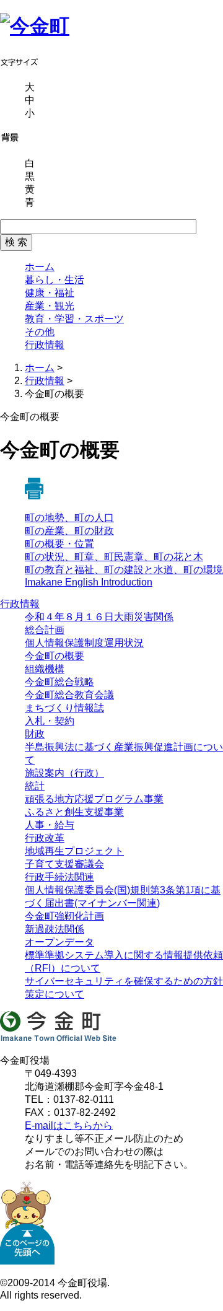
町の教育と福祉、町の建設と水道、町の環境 (124, 569)
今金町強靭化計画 (64, 916)
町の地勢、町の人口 (69, 517)
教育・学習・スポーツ (74, 319)
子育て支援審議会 (64, 864)
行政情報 (44, 345)
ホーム (40, 266)
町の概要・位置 (59, 543)
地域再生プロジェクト (74, 851)
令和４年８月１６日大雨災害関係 (99, 617)
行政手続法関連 (59, 877)
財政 (35, 734)
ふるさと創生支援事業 (74, 812)
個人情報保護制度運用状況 (84, 643)
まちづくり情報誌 (64, 708)
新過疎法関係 (54, 929)
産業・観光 (49, 305)
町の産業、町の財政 (69, 530)
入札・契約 (49, 721)
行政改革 (44, 838)
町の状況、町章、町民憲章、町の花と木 (114, 556)
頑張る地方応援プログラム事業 (94, 799)
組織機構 (44, 669)
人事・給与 (49, 825)
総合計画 (44, 630)
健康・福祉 (49, 292)
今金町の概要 (54, 656)
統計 (35, 786)
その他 (40, 332)
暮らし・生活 (54, 279)
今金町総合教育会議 (69, 695)
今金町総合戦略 (59, 682)
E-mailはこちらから (69, 1125)
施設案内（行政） (64, 773)
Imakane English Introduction (88, 582)
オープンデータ (59, 942)
